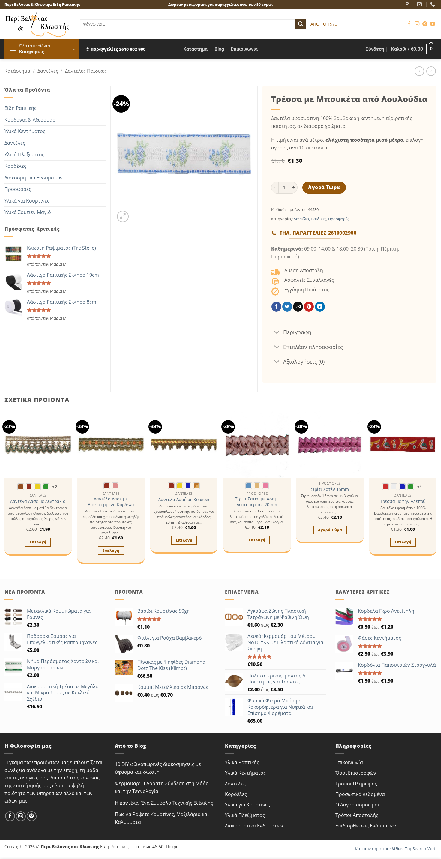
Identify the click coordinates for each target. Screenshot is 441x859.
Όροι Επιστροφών (355, 773)
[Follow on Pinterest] (424, 24)
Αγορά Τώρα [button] (330, 530)
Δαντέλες (48, 71)
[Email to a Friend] (298, 307)
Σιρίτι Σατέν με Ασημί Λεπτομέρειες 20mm (257, 501)
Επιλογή (38, 542)
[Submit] (301, 24)
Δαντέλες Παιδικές (86, 71)
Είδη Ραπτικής (20, 108)
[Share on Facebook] (276, 307)
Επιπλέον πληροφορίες (313, 346)
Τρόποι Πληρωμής (356, 783)
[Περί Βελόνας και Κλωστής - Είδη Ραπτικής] (37, 24)
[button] (42, 49)
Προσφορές (17, 189)
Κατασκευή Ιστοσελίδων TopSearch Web (395, 848)
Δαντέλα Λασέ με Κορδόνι (184, 499)
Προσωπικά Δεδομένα (360, 794)
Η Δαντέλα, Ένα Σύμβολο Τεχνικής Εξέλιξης (164, 803)
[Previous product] (431, 71)
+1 (419, 486)
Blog (219, 49)
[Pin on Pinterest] (309, 307)
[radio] (21, 487)
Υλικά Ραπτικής (242, 762)
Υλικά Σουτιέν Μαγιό (27, 212)
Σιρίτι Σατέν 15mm (330, 489)
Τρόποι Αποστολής (356, 815)
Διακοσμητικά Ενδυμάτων (33, 177)
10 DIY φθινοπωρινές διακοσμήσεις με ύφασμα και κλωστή (158, 768)
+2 (54, 486)
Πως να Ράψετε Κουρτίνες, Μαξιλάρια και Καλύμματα (162, 818)
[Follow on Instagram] (417, 24)
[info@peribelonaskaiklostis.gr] (420, 4)
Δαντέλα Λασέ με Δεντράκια (38, 501)
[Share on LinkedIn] (320, 307)
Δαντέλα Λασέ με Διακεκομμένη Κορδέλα (111, 501)
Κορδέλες (15, 166)
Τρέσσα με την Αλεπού (403, 501)
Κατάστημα (195, 49)
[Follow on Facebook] (409, 24)
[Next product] (419, 71)
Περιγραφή (297, 332)
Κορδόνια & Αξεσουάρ (30, 119)
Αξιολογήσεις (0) (304, 361)
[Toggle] (277, 332)
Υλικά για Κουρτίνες (27, 200)
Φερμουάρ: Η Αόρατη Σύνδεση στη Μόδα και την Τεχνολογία (162, 787)
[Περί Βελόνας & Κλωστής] (408, 4)
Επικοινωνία (244, 49)
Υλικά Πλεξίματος (24, 154)
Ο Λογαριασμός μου (358, 804)
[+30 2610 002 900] (433, 4)
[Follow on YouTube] (432, 24)
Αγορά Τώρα (324, 187)
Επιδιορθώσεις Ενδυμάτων (365, 825)
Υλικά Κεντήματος (24, 131)
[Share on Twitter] (287, 307)
